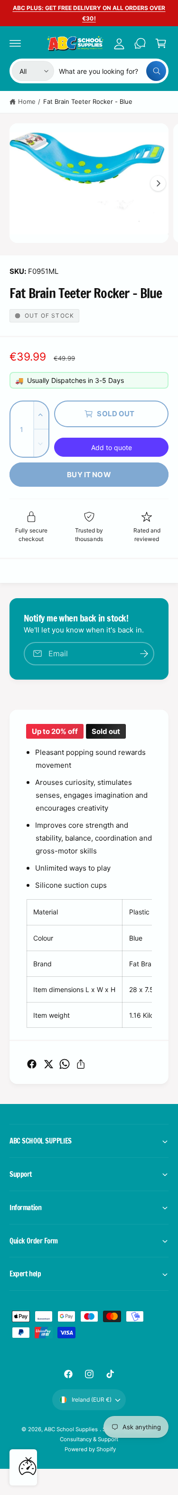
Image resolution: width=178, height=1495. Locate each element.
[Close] (28, 1460)
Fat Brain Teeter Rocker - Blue (87, 101)
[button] (15, 43)
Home (27, 101)
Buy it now (89, 474)
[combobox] (112, 71)
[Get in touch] (140, 43)
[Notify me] (143, 653)
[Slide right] (158, 183)
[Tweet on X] (48, 1064)
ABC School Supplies (71, 1429)
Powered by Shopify (90, 1449)
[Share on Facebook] (31, 1064)
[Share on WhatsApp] (64, 1064)
